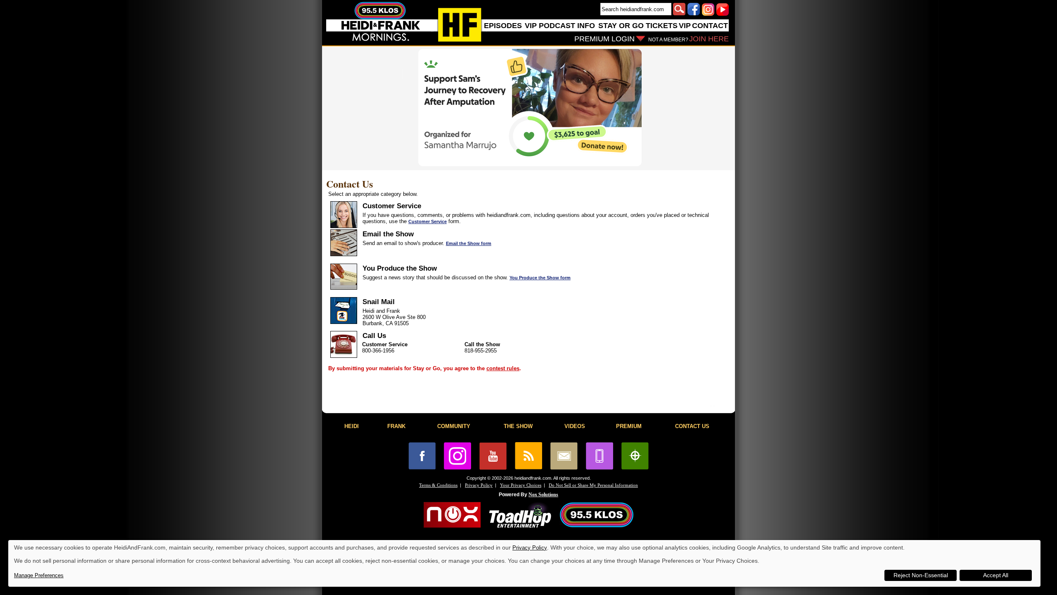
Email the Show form (468, 243)
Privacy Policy (479, 485)
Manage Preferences (39, 575)
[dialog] (524, 563)
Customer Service (427, 221)
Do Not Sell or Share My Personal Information (593, 485)
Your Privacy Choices (520, 485)
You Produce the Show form (540, 277)
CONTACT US (692, 426)
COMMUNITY (453, 426)
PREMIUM (629, 426)
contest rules (502, 368)
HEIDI (351, 426)
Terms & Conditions (438, 485)
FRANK (396, 426)
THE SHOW (518, 426)
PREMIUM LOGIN (604, 39)
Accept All (995, 575)
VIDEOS (574, 426)
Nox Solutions (543, 494)
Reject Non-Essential (920, 575)
